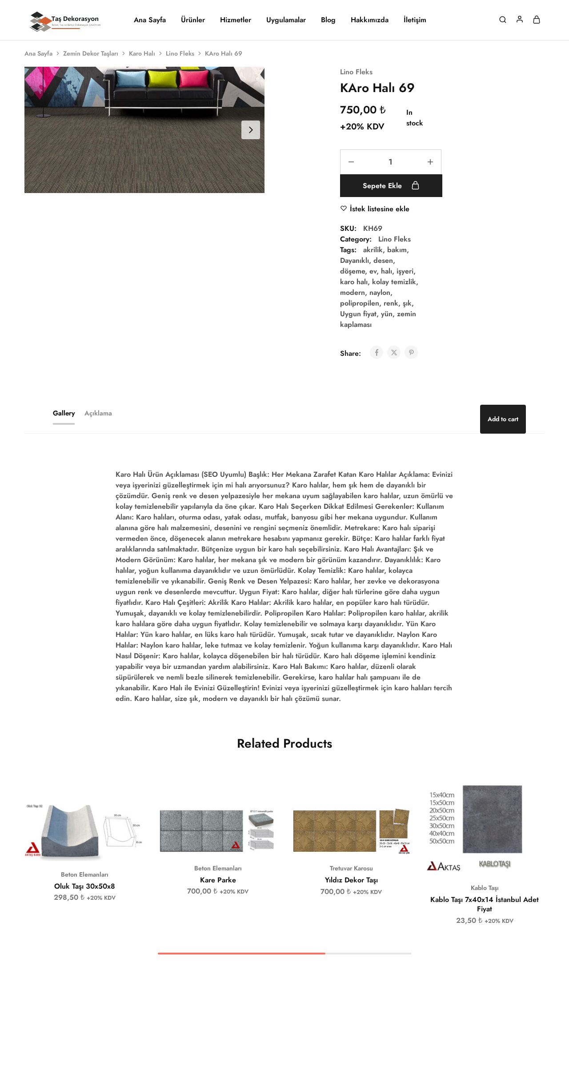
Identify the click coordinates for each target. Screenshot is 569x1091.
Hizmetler (235, 20)
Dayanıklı (354, 260)
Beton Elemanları (84, 874)
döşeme (352, 271)
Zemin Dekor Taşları (90, 53)
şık (407, 303)
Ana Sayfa (150, 20)
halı (386, 271)
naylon (379, 292)
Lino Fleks (180, 53)
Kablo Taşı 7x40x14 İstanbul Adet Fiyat (484, 904)
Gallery (64, 413)
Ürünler (193, 20)
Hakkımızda (370, 20)
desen (383, 260)
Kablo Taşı (485, 887)
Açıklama (98, 413)
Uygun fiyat (358, 314)
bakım (397, 250)
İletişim (415, 20)
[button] (73, 848)
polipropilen (359, 303)
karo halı (354, 282)
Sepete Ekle (383, 186)
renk (391, 303)
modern (352, 292)
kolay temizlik (394, 282)
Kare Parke (218, 880)
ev (373, 271)
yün (387, 314)
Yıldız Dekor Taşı (351, 880)
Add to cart (503, 419)
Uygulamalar (286, 20)
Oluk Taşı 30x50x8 (84, 886)
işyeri (405, 271)
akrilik (373, 250)
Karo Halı (142, 53)
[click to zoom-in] (144, 130)
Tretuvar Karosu (351, 868)
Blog (328, 20)
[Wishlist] (131, 814)
